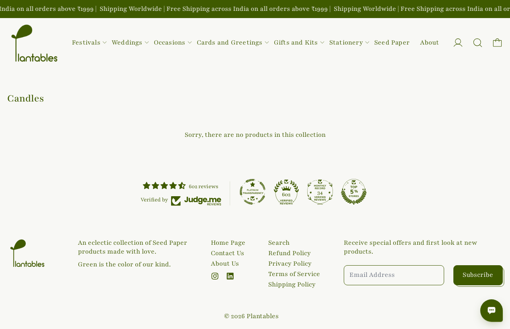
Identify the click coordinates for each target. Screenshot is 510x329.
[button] (477, 42)
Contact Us (227, 253)
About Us (225, 263)
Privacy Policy (290, 263)
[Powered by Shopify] (458, 42)
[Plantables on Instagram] (215, 276)
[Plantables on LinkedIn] (230, 276)
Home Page (228, 242)
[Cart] (497, 42)
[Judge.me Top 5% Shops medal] (354, 192)
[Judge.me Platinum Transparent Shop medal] (252, 192)
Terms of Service (294, 274)
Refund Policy (289, 253)
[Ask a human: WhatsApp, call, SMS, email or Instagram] (491, 310)
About (429, 42)
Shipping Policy (292, 284)
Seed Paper (392, 42)
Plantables (263, 316)
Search (279, 242)
